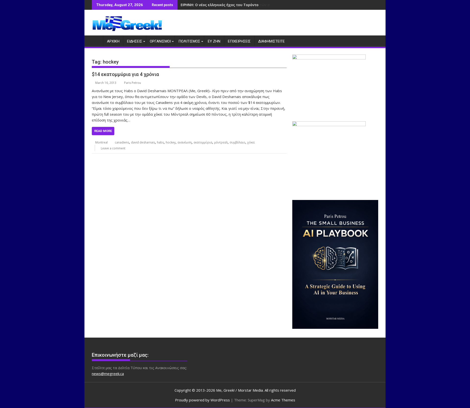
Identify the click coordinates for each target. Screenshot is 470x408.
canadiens (122, 142)
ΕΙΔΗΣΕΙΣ (134, 41)
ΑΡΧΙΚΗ (113, 41)
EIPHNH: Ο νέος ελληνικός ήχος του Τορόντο (219, 4)
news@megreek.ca (108, 373)
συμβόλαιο (237, 142)
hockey (171, 142)
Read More (103, 131)
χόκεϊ (251, 142)
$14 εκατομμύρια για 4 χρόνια (125, 74)
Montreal (101, 142)
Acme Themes (283, 399)
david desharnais (143, 142)
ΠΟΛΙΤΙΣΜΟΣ (189, 41)
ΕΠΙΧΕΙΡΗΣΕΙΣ (239, 41)
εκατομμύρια (203, 142)
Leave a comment (113, 148)
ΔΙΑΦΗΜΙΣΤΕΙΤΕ (271, 41)
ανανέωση (184, 142)
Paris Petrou (132, 83)
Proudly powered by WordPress (202, 399)
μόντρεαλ (221, 142)
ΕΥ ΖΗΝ (214, 41)
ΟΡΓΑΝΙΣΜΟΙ (160, 41)
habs (160, 142)
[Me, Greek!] (96, 40)
